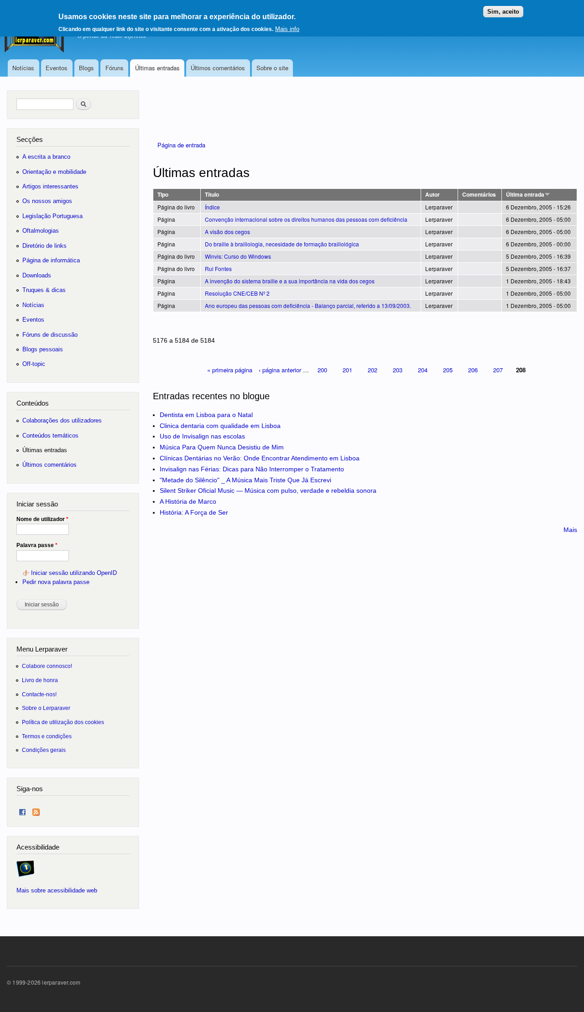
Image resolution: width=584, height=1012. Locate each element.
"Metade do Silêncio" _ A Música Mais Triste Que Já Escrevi (245, 480)
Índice (212, 207)
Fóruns (114, 67)
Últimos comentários (218, 67)
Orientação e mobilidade (54, 171)
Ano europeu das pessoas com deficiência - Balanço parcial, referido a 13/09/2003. (308, 305)
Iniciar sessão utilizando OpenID (74, 572)
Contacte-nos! (39, 694)
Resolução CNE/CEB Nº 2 (237, 293)
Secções (29, 139)
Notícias (23, 67)
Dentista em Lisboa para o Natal (206, 414)
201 (347, 369)
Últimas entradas (157, 67)
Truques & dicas (44, 290)
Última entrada (525, 194)
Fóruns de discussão (50, 334)
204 (423, 369)
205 (448, 369)
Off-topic (33, 363)
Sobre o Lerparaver (46, 708)
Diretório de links (44, 245)
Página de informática (51, 260)
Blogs (86, 67)
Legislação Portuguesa (52, 216)
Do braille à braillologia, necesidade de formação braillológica (282, 244)
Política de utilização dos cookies (63, 722)
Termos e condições (47, 736)
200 (322, 369)
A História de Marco (188, 501)
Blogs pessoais (42, 349)
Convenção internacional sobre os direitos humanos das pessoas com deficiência (306, 219)
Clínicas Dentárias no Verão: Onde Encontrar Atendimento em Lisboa (260, 458)
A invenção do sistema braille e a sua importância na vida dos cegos (290, 281)
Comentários (479, 194)
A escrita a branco (46, 156)
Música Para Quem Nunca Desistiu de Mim (222, 447)
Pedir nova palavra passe (55, 582)
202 (372, 369)
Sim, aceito (503, 11)
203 (397, 369)
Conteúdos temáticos (50, 435)
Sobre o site (272, 67)
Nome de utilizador (42, 519)
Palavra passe (36, 545)
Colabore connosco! (47, 666)
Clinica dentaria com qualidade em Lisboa (220, 425)
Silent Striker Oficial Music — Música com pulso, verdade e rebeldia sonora (268, 490)
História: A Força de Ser (194, 512)
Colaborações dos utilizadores (62, 420)
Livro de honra (40, 680)
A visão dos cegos (227, 231)
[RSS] (36, 810)
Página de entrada (181, 145)
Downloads (36, 275)
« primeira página (229, 369)
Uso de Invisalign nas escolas (202, 436)
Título (212, 194)
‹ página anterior (280, 369)
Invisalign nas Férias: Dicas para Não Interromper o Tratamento (252, 469)
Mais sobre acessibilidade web (56, 890)
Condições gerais (44, 750)
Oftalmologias (40, 230)
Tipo (162, 194)
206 (473, 369)
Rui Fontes (218, 268)
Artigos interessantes (50, 186)
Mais (570, 529)
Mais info (287, 29)
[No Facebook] (22, 810)
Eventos (57, 67)
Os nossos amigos (47, 201)
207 (498, 369)
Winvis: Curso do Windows (238, 256)
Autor (432, 194)
